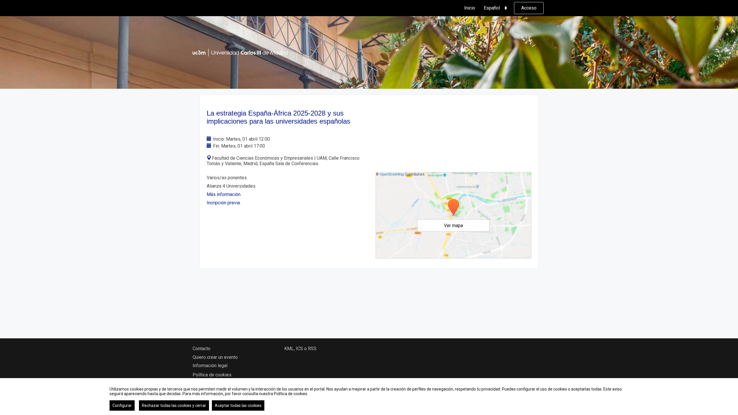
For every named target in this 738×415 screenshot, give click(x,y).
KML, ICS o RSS (300, 348)
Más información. (224, 194)
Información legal (210, 365)
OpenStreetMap (392, 174)
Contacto (201, 348)
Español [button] (492, 8)
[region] (369, 396)
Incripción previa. (224, 202)
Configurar (122, 405)
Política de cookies (212, 375)
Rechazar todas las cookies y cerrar (174, 405)
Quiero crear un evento (215, 357)
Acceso (528, 8)
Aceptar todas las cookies (238, 405)
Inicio (469, 8)
